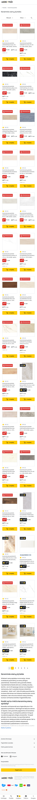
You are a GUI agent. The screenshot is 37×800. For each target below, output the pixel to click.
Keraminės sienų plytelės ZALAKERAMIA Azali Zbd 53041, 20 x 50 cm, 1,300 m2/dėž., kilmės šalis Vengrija (27, 255)
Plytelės (4, 7)
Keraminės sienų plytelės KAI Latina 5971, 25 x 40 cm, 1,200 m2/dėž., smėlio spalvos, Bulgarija (9, 645)
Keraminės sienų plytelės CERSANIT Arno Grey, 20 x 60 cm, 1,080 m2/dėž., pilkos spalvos (26, 44)
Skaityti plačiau (6, 728)
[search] (32, 17)
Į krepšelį (11, 59)
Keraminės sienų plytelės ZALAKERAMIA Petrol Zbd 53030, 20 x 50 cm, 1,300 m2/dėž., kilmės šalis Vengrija (9, 428)
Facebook (5, 756)
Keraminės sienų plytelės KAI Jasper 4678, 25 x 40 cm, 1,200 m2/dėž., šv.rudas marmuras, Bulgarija (9, 558)
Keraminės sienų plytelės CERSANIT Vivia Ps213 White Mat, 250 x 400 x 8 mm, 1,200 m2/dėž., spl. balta (26, 215)
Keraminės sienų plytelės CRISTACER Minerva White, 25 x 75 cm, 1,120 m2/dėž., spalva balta (9, 255)
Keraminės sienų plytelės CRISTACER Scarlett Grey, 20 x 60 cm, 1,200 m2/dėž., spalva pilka (27, 428)
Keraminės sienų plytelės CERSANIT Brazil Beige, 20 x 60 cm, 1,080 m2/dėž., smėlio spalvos (9, 131)
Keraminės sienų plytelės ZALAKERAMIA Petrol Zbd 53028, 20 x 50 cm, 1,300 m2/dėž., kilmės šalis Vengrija (9, 514)
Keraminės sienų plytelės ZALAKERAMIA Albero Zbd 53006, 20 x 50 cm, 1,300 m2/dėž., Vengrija (8, 298)
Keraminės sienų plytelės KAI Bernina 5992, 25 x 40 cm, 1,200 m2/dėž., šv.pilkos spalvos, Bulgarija (27, 385)
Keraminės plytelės (12, 7)
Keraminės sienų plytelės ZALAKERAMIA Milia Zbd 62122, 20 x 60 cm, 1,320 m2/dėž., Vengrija (9, 171)
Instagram (14, 756)
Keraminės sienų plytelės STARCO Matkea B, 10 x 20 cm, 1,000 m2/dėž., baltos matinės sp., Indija (27, 561)
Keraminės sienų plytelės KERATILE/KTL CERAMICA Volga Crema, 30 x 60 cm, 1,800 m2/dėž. (9, 602)
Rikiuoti (8, 18)
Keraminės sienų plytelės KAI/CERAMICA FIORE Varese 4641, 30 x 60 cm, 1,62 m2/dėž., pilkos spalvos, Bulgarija (27, 514)
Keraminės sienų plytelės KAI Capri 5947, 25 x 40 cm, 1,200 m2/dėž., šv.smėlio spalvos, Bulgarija (26, 645)
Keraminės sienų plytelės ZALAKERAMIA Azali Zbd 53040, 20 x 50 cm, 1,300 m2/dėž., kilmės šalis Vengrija (26, 298)
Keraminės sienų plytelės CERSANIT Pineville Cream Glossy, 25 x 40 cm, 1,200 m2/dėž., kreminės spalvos (8, 471)
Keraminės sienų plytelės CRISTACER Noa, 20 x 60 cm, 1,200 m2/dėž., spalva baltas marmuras (26, 88)
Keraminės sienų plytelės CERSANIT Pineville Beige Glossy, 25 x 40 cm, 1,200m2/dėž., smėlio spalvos (27, 341)
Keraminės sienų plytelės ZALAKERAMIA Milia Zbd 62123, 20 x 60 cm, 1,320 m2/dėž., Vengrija (27, 171)
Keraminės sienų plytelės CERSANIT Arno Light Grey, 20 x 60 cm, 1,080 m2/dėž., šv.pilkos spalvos (9, 215)
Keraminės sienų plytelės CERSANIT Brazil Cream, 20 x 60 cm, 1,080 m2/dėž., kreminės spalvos (9, 44)
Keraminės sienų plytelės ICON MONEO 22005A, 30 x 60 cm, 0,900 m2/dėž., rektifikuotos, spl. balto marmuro (27, 602)
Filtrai (21, 18)
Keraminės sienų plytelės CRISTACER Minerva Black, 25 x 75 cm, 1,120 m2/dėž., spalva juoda (9, 88)
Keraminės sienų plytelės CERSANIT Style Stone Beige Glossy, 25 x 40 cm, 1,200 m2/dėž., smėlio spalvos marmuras (9, 341)
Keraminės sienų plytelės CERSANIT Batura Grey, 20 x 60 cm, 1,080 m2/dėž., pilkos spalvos (27, 471)
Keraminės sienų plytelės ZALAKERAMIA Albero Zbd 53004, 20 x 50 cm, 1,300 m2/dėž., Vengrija (8, 385)
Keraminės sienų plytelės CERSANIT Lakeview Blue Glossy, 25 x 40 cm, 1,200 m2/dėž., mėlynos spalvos (26, 131)
